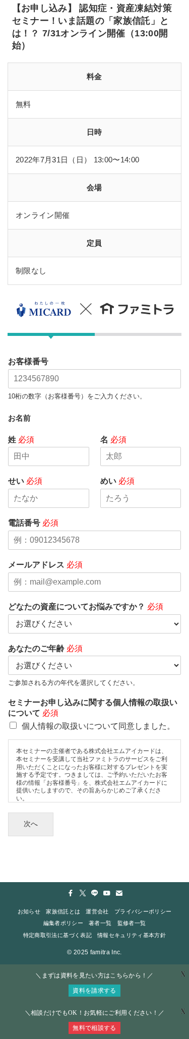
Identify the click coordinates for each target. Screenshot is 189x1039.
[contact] (118, 893)
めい (117, 481)
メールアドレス (45, 564)
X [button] (182, 1011)
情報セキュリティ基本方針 (131, 935)
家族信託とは (63, 911)
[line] (94, 893)
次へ (31, 824)
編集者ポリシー (63, 923)
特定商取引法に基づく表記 (57, 935)
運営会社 (97, 911)
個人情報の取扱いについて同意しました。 (98, 726)
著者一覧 (100, 923)
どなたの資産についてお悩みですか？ (85, 606)
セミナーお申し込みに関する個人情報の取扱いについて (92, 707)
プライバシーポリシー (142, 911)
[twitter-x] (82, 893)
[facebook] (70, 893)
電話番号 (33, 522)
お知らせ (29, 911)
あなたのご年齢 (45, 648)
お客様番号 (28, 361)
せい (25, 481)
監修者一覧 (131, 923)
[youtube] (106, 893)
